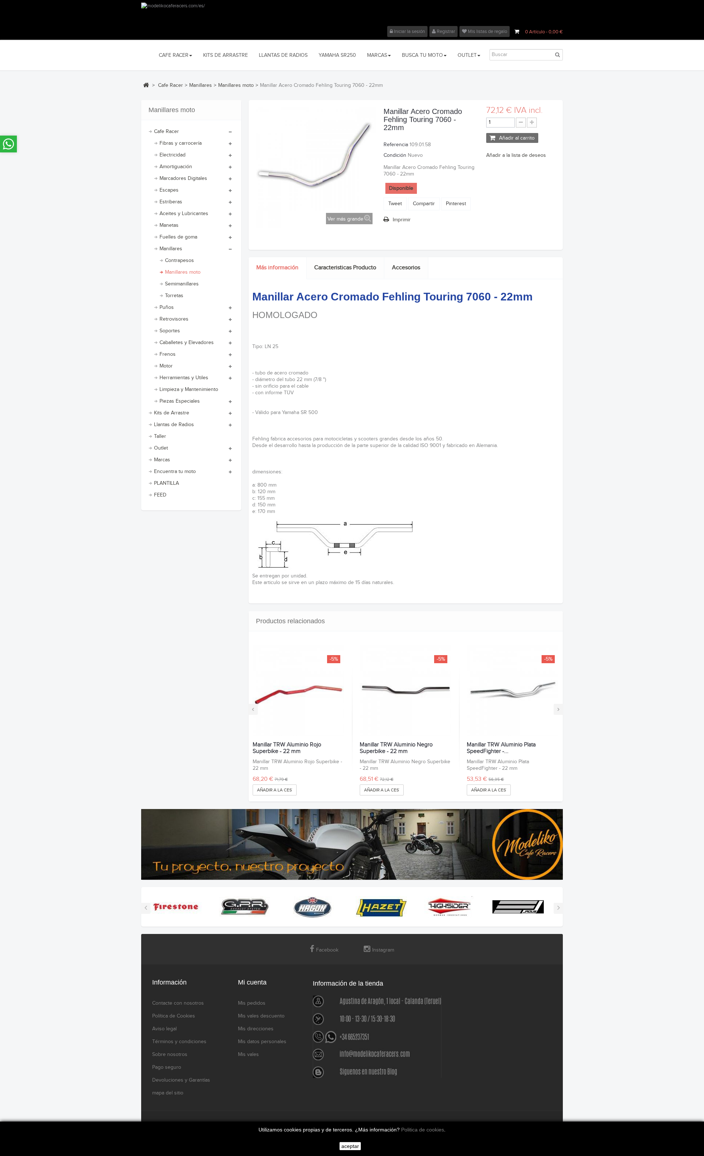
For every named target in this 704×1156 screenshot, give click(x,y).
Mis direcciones (256, 1029)
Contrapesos (179, 260)
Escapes (169, 190)
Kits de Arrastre (171, 413)
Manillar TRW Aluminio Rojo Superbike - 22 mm (287, 748)
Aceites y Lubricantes (184, 214)
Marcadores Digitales (183, 178)
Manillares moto (183, 272)
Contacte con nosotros (178, 1003)
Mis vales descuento (261, 1016)
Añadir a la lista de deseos (516, 155)
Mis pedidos (251, 1003)
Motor (166, 366)
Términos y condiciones (179, 1042)
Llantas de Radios (174, 425)
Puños (167, 307)
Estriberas (171, 202)
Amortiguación (176, 167)
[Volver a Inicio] (146, 85)
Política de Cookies (173, 1016)
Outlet (161, 448)
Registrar (445, 31)
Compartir (424, 204)
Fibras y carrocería (181, 143)
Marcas (162, 460)
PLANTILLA (166, 483)
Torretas (174, 296)
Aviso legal (164, 1029)
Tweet (395, 204)
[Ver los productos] (176, 906)
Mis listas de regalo (487, 31)
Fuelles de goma (178, 237)
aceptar (350, 1146)
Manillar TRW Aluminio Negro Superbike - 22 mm (396, 748)
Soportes (170, 331)
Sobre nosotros (169, 1054)
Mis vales (248, 1054)
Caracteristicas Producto (345, 267)
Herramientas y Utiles (184, 378)
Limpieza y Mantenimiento (189, 389)
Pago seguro (166, 1067)
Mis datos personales (262, 1042)
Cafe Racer (166, 131)
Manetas (169, 225)
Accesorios (406, 267)
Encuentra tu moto (175, 471)
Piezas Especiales (180, 401)
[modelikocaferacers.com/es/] (352, 14)
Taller (160, 436)
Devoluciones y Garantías (181, 1080)
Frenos (168, 354)
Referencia (396, 145)
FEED (160, 495)
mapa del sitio (167, 1093)
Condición (395, 155)
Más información (277, 267)
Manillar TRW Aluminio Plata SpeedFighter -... (501, 748)
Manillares (171, 249)
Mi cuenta (252, 982)
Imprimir (402, 220)
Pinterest (456, 204)
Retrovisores (174, 319)
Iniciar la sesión (409, 31)
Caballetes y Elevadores (187, 343)
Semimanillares (182, 284)
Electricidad (173, 155)
